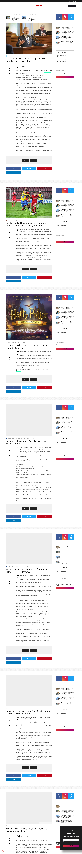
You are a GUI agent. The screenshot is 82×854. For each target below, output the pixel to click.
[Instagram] (73, 1)
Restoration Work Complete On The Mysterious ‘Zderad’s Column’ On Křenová (31, 18)
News (14, 14)
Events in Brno (13, 342)
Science (45, 9)
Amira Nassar (10, 220)
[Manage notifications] (3, 851)
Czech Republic (27, 9)
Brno (34, 9)
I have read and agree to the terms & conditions (72, 842)
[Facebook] (69, 1)
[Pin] (10, 70)
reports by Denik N (47, 71)
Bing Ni (9, 342)
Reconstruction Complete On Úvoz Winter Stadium (67, 28)
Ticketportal (18, 370)
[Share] (10, 66)
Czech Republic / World (18, 438)
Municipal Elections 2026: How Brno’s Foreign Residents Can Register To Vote (67, 42)
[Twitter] (71, 1)
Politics (24, 438)
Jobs (49, 9)
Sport (14, 220)
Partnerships (54, 9)
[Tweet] (10, 68)
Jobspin (65, 52)
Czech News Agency (11, 438)
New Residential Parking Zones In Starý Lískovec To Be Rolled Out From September (16, 18)
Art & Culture (39, 9)
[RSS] (72, 10)
